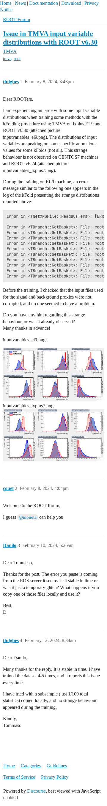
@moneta (28, 517)
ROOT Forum (16, 19)
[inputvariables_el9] (53, 374)
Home (6, 3)
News (20, 3)
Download (71, 3)
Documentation (43, 3)
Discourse (36, 791)
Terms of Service (19, 777)
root (17, 58)
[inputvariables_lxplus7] (53, 435)
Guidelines (57, 765)
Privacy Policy (54, 777)
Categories (31, 765)
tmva (7, 58)
